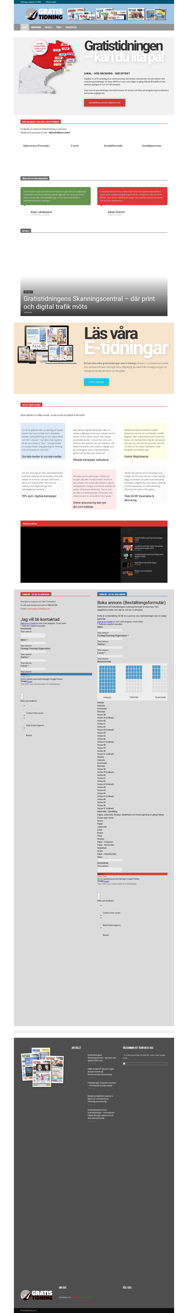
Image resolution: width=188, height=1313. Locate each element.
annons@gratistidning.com (38, 608)
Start (24, 27)
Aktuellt (48, 27)
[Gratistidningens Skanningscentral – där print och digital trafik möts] (94, 276)
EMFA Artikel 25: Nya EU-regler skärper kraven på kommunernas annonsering (101, 1072)
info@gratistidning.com (82, 1297)
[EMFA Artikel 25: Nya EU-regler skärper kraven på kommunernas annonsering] (78, 1072)
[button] (164, 27)
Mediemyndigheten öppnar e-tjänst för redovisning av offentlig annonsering (100, 1099)
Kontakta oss (71, 27)
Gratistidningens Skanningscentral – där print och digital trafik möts (102, 1058)
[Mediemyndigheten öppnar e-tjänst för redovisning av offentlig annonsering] (78, 1099)
